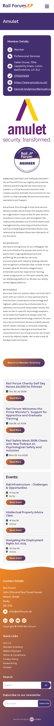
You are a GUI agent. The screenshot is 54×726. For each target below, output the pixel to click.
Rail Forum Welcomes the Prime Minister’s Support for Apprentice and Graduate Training (26, 413)
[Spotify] (24, 620)
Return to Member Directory (24, 362)
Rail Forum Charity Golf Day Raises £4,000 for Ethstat (25, 385)
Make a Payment (12, 651)
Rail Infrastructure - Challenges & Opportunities (27, 486)
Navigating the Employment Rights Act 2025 (24, 542)
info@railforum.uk (20, 611)
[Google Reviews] (11, 620)
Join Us (7, 642)
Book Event (16, 502)
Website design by (21, 719)
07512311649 (21, 75)
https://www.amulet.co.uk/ (30, 82)
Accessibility (10, 663)
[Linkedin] (5, 620)
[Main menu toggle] (47, 6)
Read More (15, 398)
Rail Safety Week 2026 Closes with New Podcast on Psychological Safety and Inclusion (26, 445)
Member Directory (13, 647)
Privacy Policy (10, 659)
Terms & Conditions (14, 655)
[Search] (46, 685)
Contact (7, 667)
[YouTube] (18, 620)
